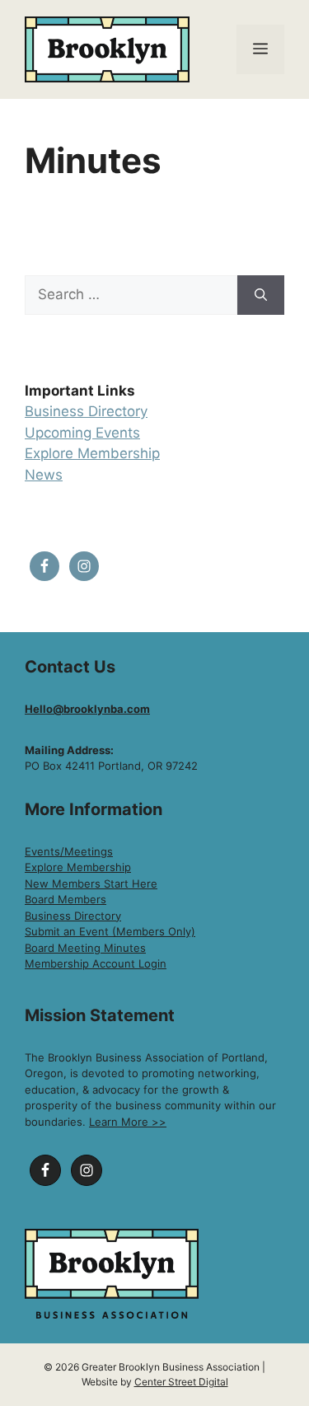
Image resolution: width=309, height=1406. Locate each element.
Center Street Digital (181, 1382)
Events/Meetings (69, 851)
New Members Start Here (91, 883)
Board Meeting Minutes (85, 947)
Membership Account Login (95, 963)
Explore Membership (92, 453)
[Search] (260, 295)
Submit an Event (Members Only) (110, 931)
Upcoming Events (82, 432)
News (44, 474)
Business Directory (86, 411)
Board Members (65, 899)
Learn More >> (127, 1121)
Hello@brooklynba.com (87, 708)
